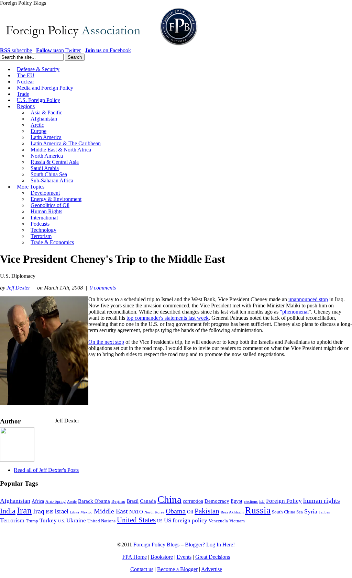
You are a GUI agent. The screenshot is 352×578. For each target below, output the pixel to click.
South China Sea (287, 512)
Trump (32, 520)
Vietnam (237, 521)
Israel (61, 511)
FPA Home (134, 557)
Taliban (324, 512)
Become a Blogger (177, 569)
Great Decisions (212, 557)
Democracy (217, 501)
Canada (148, 501)
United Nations (101, 521)
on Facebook (108, 50)
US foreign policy (185, 520)
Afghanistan (15, 500)
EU (262, 501)
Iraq (38, 511)
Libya (74, 512)
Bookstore (162, 557)
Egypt (236, 501)
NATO (136, 511)
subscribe (16, 50)
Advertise (211, 569)
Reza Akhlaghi (232, 512)
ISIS (49, 512)
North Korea (154, 512)
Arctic (72, 501)
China (169, 499)
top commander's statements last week (167, 318)
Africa (38, 501)
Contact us (141, 569)
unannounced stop (308, 299)
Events (184, 557)
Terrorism (12, 520)
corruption (193, 501)
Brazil (133, 501)
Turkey (48, 520)
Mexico (86, 512)
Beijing (118, 501)
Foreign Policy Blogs (156, 544)
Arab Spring (55, 501)
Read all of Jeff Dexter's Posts (46, 470)
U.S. (61, 521)
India (7, 511)
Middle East (111, 511)
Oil (190, 511)
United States (136, 520)
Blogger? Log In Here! (210, 544)
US (160, 521)
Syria (310, 511)
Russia (258, 510)
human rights (321, 500)
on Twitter (58, 50)
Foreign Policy (284, 501)
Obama (176, 511)
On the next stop (106, 342)
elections (251, 501)
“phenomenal (294, 312)
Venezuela (218, 520)
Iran (24, 510)
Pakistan (207, 511)
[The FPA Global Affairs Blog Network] (100, 45)
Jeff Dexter (18, 288)
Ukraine (76, 520)
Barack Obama (94, 501)
